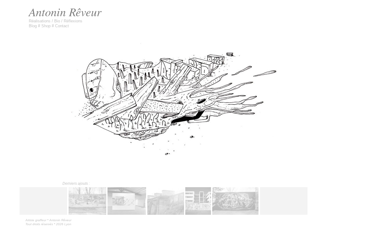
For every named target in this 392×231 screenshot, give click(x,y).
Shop (46, 26)
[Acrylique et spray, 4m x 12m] (198, 212)
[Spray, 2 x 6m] (88, 212)
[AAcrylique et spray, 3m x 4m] (126, 212)
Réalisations (40, 21)
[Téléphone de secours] (165, 212)
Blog (33, 26)
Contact (62, 26)
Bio (57, 21)
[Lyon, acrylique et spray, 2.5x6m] (235, 212)
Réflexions (73, 21)
